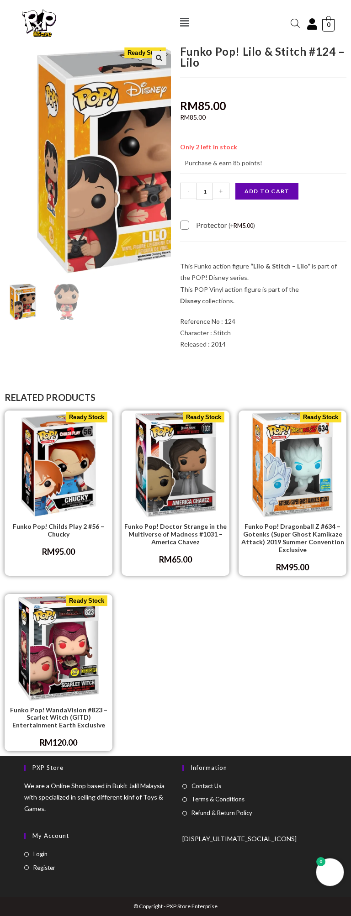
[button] (184, 22)
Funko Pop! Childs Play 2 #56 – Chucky (58, 530)
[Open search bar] (295, 23)
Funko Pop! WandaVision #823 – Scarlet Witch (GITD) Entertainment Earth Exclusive (58, 717)
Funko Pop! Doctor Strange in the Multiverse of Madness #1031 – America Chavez (175, 534)
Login (40, 854)
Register (44, 867)
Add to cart (267, 191)
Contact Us (206, 786)
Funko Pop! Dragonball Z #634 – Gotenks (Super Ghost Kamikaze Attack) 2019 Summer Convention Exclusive (292, 538)
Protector (225, 225)
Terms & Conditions (218, 799)
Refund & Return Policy (221, 812)
